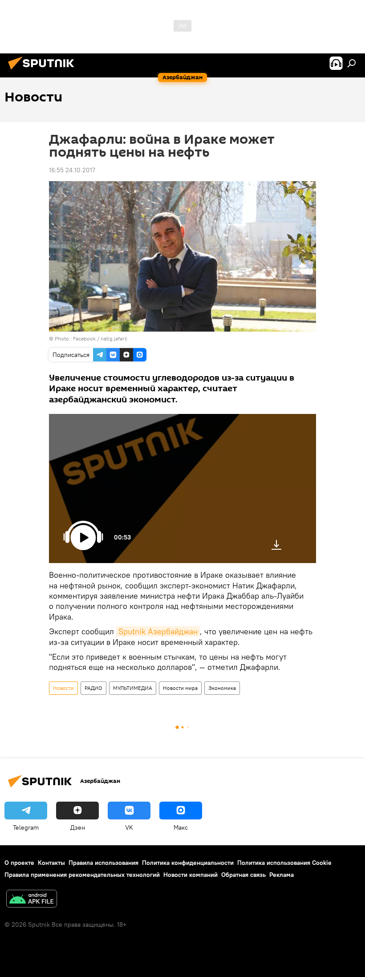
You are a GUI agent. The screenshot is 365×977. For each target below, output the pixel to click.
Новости (63, 688)
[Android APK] (31, 900)
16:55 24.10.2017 (72, 170)
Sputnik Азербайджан (158, 631)
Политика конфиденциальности (188, 863)
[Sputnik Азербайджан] (43, 71)
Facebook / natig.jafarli (100, 338)
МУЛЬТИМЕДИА (132, 688)
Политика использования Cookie (284, 863)
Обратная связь (243, 875)
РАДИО (93, 688)
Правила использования (103, 863)
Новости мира (180, 688)
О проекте (19, 863)
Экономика (222, 688)
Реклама (281, 875)
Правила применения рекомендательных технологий (82, 875)
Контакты (51, 863)
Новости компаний (190, 875)
